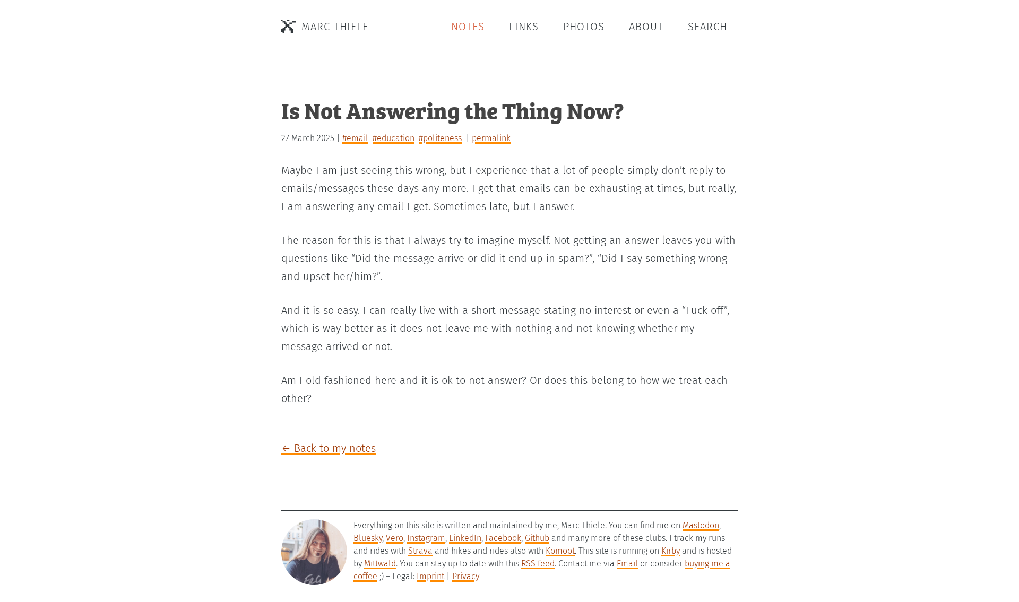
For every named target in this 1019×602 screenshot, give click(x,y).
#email (355, 138)
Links (524, 26)
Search (707, 26)
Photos (584, 26)
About (646, 26)
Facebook (503, 538)
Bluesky (367, 538)
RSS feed (538, 564)
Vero (394, 538)
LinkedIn (465, 538)
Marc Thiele (334, 26)
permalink (491, 138)
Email (627, 564)
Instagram (426, 538)
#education (393, 138)
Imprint (430, 576)
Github (537, 538)
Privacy (465, 576)
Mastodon (701, 525)
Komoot (560, 551)
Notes (468, 26)
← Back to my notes (328, 448)
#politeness (440, 138)
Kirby (670, 551)
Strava (420, 551)
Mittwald (380, 564)
